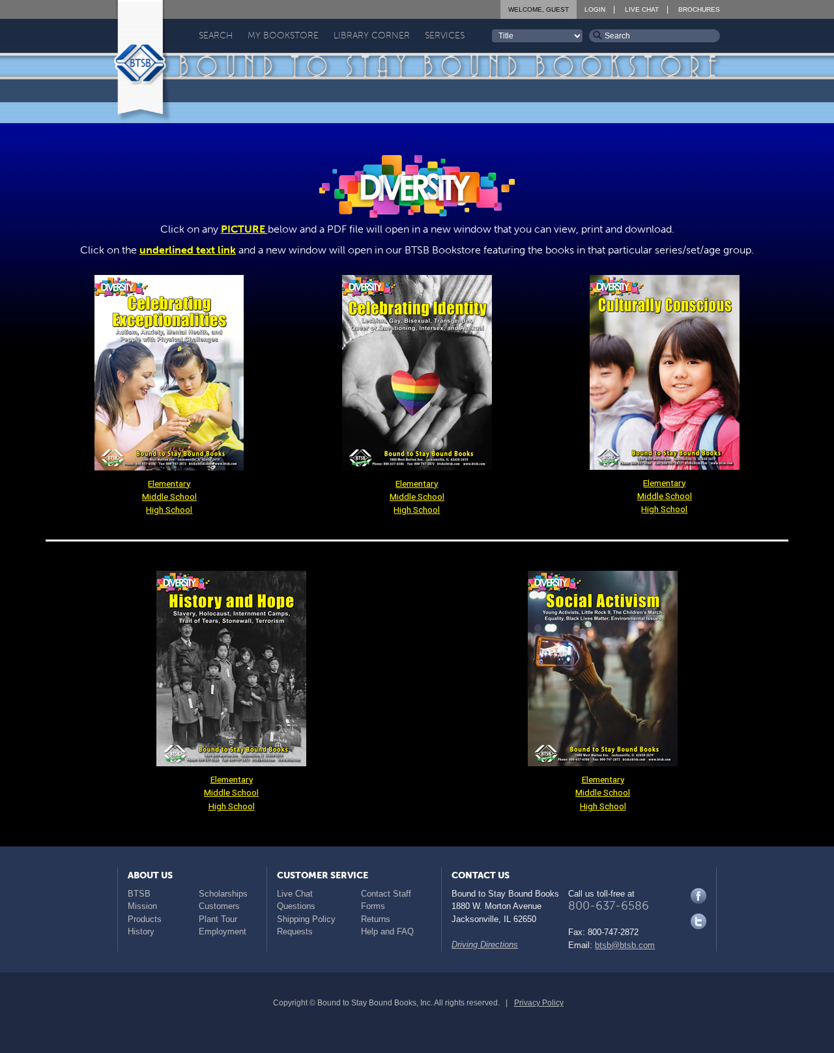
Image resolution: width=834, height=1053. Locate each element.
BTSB (139, 894)
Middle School (169, 496)
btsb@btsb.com (625, 945)
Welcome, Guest (538, 9)
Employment (222, 931)
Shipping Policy (306, 919)
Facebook (698, 896)
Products (145, 919)
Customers (219, 906)
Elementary (169, 483)
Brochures (699, 9)
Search (216, 35)
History (141, 931)
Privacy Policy (539, 1002)
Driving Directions (485, 944)
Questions (296, 906)
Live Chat (642, 9)
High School (169, 509)
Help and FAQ (387, 931)
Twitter (698, 921)
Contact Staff (386, 894)
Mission (142, 906)
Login (594, 9)
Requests (295, 931)
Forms (373, 906)
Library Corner (372, 35)
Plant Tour (218, 919)
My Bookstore (283, 35)
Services (445, 35)
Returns (375, 919)
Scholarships (223, 894)
